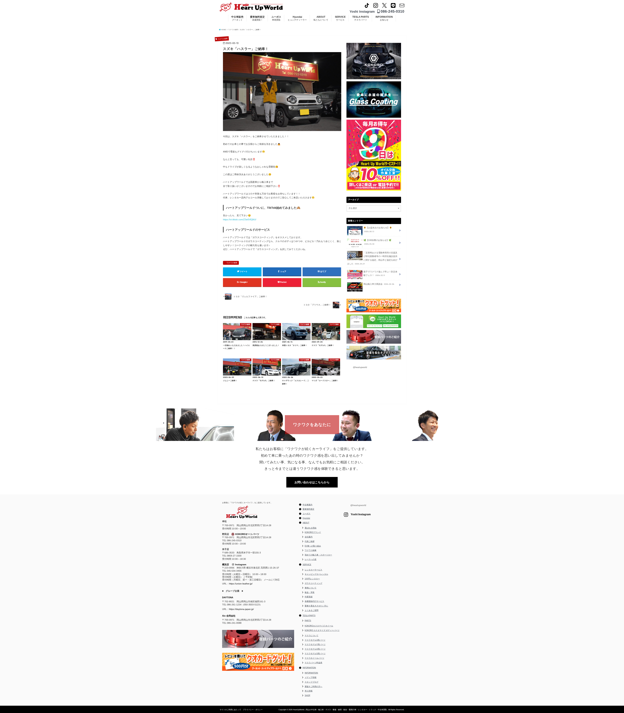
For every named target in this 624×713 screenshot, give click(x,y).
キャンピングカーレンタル (316, 574)
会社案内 (308, 537)
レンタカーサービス (313, 570)
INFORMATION (384, 18)
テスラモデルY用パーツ (315, 644)
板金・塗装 (309, 592)
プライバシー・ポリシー (253, 710)
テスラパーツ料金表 (313, 663)
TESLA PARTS (360, 18)
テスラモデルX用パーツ (315, 649)
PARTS (308, 620)
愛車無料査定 (257, 18)
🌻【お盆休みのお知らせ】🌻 (378, 230)
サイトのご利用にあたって (230, 710)
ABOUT (320, 18)
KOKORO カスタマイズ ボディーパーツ (322, 630)
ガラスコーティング (313, 583)
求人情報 (308, 691)
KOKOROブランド (313, 532)
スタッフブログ (311, 682)
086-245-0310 (392, 11)
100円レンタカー (312, 579)
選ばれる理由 (310, 528)
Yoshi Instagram (362, 11)
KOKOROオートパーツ (247, 534)
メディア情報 (310, 677)
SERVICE (340, 18)
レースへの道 (310, 559)
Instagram (240, 564)
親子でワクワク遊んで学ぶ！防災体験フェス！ (380, 274)
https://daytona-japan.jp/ (241, 609)
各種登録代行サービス (314, 601)
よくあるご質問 (311, 610)
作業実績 (308, 597)
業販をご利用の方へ (313, 686)
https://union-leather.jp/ (241, 583)
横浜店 (225, 564)
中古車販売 (237, 18)
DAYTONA (227, 597)
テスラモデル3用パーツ (315, 640)
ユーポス (276, 18)
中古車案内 (307, 505)
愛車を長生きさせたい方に (316, 606)
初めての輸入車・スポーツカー (318, 555)
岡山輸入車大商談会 (379, 284)
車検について (310, 588)
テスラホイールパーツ (314, 658)
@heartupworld (360, 367)
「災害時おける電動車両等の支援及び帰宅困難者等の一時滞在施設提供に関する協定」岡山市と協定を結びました (372, 258)
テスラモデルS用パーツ (315, 653)
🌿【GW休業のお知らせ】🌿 (377, 242)
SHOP (307, 695)
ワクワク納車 (232, 263)
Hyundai (297, 18)
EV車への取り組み (313, 546)
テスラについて (311, 635)
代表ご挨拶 (309, 541)
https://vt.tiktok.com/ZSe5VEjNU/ (239, 219)
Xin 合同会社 (228, 615)
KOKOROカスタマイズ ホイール (319, 626)
